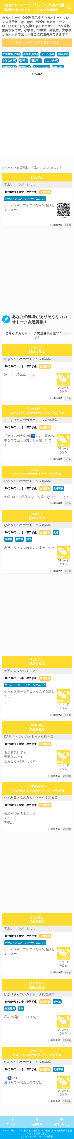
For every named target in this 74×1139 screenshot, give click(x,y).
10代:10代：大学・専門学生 (21, 191)
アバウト (12, 1124)
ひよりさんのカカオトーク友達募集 (29, 994)
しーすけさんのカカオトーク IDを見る (37, 412)
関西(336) (57, 67)
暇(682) (23, 60)
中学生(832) (9, 60)
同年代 (8, 539)
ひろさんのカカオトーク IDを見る (37, 474)
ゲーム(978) (47, 54)
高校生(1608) (30, 54)
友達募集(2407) (11, 54)
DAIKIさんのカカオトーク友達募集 (28, 736)
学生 (20, 1008)
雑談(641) (36, 60)
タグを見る (37, 74)
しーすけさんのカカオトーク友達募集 (31, 420)
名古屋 (19, 539)
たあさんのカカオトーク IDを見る (37, 1054)
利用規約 (36, 1124)
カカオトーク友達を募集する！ (37, 42)
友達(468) (24, 67)
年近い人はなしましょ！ (21, 184)
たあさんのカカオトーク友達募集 (27, 1062)
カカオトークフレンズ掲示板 (34, 6)
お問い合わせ (61, 1124)
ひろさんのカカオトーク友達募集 (27, 481)
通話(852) (63, 54)
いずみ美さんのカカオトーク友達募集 (31, 797)
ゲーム (57, 1001)
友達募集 (45, 191)
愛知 (29, 539)
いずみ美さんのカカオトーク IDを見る (37, 790)
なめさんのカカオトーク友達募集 (27, 525)
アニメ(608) (51, 60)
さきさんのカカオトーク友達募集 (27, 359)
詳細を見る (37, 351)
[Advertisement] (37, 119)
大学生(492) (9, 67)
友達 (55, 532)
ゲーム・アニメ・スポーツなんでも (25, 198)
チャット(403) (41, 67)
